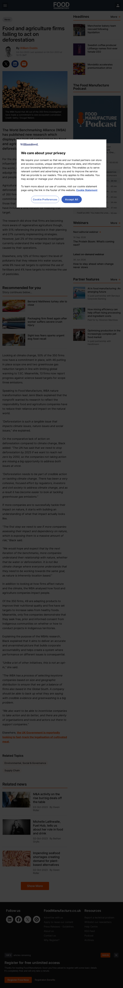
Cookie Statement (86, 190)
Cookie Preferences (45, 199)
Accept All (71, 199)
